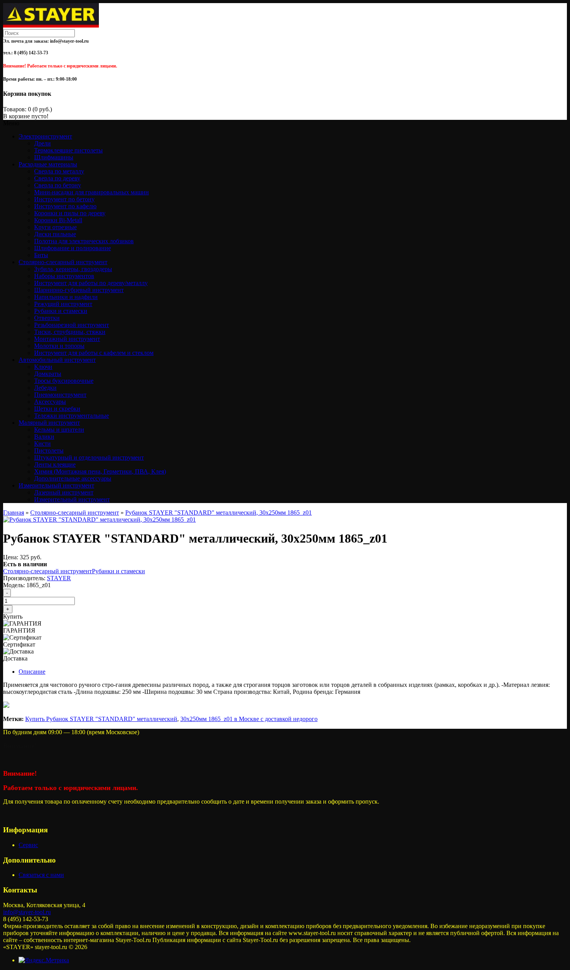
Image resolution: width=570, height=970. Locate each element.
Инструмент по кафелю (65, 206)
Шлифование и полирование (72, 248)
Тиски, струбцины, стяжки (69, 332)
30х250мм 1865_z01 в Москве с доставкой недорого (249, 719)
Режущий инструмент (63, 304)
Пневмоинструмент (60, 394)
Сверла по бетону (57, 185)
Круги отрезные (55, 227)
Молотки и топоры (59, 345)
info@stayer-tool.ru (27, 912)
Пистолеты (49, 450)
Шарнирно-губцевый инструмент (79, 290)
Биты (41, 255)
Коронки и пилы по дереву (69, 213)
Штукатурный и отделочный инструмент (89, 457)
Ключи (43, 366)
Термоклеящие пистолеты (68, 150)
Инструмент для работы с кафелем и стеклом (94, 352)
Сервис (28, 845)
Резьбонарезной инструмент (71, 325)
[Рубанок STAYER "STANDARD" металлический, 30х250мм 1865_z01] (99, 519)
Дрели (42, 143)
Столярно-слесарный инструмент (74, 512)
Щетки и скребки (57, 408)
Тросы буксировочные (63, 380)
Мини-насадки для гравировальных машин (91, 192)
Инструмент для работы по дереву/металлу (91, 283)
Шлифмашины (53, 157)
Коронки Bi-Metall (58, 220)
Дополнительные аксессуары (72, 478)
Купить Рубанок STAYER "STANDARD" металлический (101, 719)
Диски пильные (55, 234)
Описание (32, 671)
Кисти (42, 443)
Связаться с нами (41, 874)
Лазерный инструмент (63, 492)
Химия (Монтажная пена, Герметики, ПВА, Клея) (100, 471)
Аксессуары (50, 401)
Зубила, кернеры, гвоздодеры (73, 269)
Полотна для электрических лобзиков (84, 241)
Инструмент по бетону (64, 199)
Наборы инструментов (64, 276)
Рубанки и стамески (60, 311)
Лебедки (45, 387)
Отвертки (47, 318)
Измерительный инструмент (72, 499)
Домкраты (47, 373)
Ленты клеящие (55, 464)
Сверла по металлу (59, 171)
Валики (44, 436)
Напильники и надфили (66, 297)
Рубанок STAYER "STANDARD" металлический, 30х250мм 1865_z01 (218, 512)
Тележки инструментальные (71, 415)
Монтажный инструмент (67, 338)
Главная (13, 512)
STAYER (59, 578)
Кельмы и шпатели (59, 429)
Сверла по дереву (57, 178)
